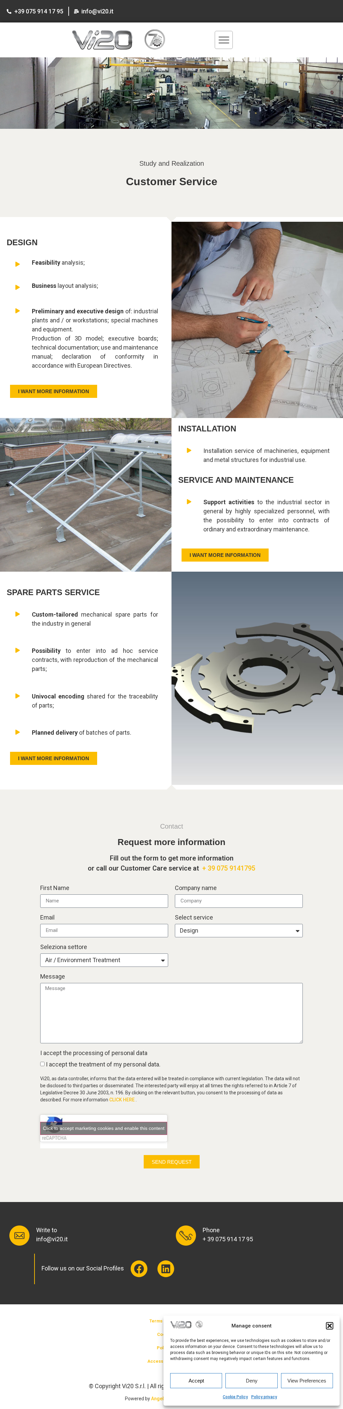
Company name (196, 888)
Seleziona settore (63, 947)
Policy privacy (264, 1397)
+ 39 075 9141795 (228, 868)
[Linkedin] (165, 1268)
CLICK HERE (122, 1099)
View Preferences (306, 1381)
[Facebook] (139, 1268)
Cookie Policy (235, 1397)
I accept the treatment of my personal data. (103, 1064)
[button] (329, 1325)
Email (47, 918)
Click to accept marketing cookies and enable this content (103, 1128)
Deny (252, 1381)
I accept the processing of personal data (93, 1053)
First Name (54, 888)
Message (52, 977)
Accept (196, 1381)
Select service (194, 918)
